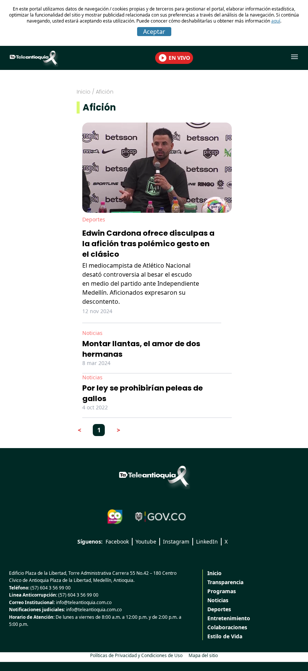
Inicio (84, 91)
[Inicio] (154, 476)
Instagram (176, 541)
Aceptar (154, 31)
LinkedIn (207, 541)
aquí (275, 21)
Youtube (146, 541)
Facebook (117, 541)
